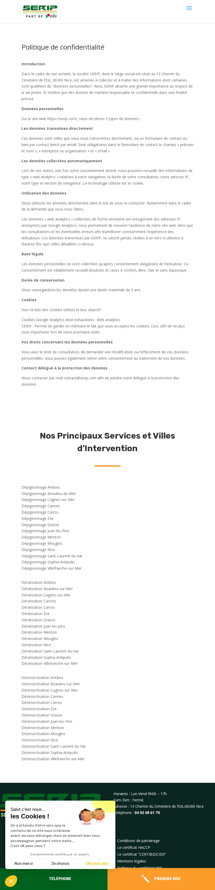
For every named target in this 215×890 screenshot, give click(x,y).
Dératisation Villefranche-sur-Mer (50, 663)
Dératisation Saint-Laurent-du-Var (50, 651)
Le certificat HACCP (133, 847)
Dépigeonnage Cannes (41, 505)
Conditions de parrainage (138, 840)
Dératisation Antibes (39, 582)
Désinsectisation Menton (43, 727)
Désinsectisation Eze (39, 708)
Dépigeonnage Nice (38, 549)
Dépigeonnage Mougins (42, 543)
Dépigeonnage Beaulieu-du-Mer (49, 493)
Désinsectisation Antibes (42, 677)
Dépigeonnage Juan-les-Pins (45, 530)
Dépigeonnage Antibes (41, 487)
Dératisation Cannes (39, 600)
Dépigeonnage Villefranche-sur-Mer (52, 568)
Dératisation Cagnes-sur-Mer (46, 594)
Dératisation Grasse (38, 619)
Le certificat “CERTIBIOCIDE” (141, 854)
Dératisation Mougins (40, 638)
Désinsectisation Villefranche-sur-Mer (53, 758)
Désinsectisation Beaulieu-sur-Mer (51, 683)
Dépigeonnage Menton (41, 537)
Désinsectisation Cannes (42, 696)
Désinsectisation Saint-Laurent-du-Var (54, 746)
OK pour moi (97, 863)
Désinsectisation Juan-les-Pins (47, 721)
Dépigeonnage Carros (40, 512)
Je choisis (60, 863)
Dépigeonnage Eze (37, 518)
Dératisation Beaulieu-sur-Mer (47, 588)
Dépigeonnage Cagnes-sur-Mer (48, 499)
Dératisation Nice (36, 644)
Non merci (23, 863)
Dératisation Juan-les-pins (43, 626)
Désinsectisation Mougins (43, 733)
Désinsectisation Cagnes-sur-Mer (50, 690)
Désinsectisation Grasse (42, 715)
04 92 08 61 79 (147, 812)
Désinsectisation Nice (40, 739)
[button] (11, 881)
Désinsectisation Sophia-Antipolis (50, 752)
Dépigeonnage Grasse (40, 524)
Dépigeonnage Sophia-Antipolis (48, 561)
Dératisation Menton (39, 632)
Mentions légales (131, 861)
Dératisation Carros (38, 607)
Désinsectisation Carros (42, 702)
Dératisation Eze (36, 613)
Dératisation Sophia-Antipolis (46, 657)
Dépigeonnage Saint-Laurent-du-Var (52, 555)
